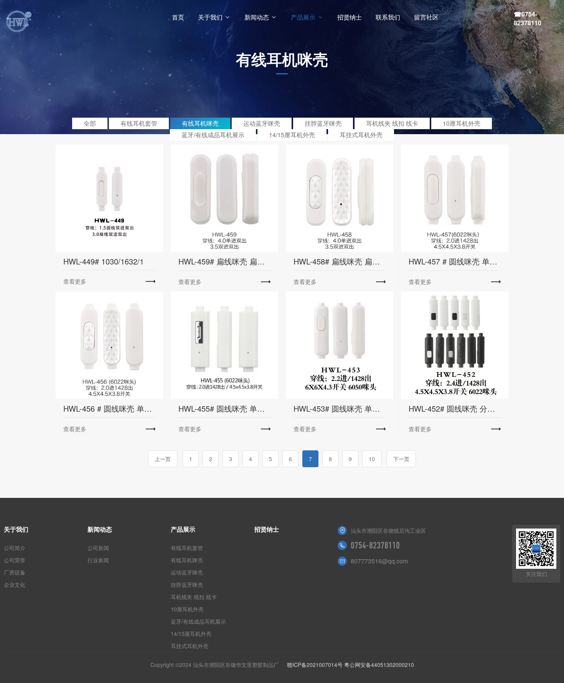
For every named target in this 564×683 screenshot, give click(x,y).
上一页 (163, 459)
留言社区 (426, 17)
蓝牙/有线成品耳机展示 (212, 134)
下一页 (401, 459)
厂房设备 (14, 572)
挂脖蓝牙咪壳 (323, 123)
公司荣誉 (14, 560)
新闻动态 (256, 17)
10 (372, 459)
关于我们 (210, 17)
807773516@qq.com (379, 561)
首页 (178, 17)
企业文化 (14, 584)
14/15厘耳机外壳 (292, 134)
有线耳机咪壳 (200, 123)
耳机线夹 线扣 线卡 (392, 123)
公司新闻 (98, 548)
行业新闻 (98, 560)
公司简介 (14, 548)
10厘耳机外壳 (461, 123)
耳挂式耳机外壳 (361, 134)
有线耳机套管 (138, 123)
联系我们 (388, 17)
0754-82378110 (375, 545)
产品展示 (303, 17)
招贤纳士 (349, 17)
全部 (90, 123)
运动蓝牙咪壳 (261, 123)
